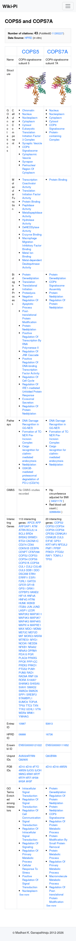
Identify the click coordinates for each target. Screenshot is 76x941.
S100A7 (31, 680)
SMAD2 (31, 687)
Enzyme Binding (32, 234)
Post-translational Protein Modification (29, 316)
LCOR (31, 610)
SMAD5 (33, 691)
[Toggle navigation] (68, 6)
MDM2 (37, 629)
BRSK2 (23, 537)
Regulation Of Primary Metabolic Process (30, 856)
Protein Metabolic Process (55, 854)
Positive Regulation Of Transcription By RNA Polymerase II (31, 340)
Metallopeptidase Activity (32, 214)
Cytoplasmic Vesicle (29, 156)
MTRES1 (24, 639)
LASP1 (23, 610)
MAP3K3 (24, 618)
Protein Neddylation (29, 327)
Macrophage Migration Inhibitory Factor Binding (31, 243)
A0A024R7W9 (27, 756)
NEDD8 (32, 643)
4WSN (22, 770)
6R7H (22, 777)
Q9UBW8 (51, 756)
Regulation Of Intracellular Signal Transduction (30, 834)
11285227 (57, 33)
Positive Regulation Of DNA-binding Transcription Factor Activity (31, 366)
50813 (49, 723)
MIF (21, 636)
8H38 (35, 777)
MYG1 (33, 639)
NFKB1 (23, 647)
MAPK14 (24, 625)
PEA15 (23, 654)
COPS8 (34, 563)
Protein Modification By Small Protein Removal (58, 841)
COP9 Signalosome (29, 148)
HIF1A (22, 596)
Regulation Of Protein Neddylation (30, 409)
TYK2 (22, 709)
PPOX (22, 661)
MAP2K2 (24, 614)
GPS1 (22, 588)
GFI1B (30, 585)
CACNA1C (32, 541)
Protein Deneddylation (30, 276)
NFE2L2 (62, 544)
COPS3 (32, 555)
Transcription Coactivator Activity (29, 183)
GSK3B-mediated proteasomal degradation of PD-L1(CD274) (30, 475)
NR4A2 (32, 647)
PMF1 (49, 548)
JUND (36, 607)
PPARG (32, 658)
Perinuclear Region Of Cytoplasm (28, 168)
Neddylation (29, 464)
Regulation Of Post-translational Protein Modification (57, 894)
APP (38, 522)
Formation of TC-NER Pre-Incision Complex (32, 437)
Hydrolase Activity (28, 221)
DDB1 (29, 570)
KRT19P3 (51, 544)
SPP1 (22, 694)
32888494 (55, 512)
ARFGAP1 (25, 526)
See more (24, 894)
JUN (29, 607)
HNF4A (31, 596)
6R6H (30, 774)
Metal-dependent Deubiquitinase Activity (32, 263)
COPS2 (23, 555)
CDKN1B (24, 548)
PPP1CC (32, 661)
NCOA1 (23, 643)
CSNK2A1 (61, 533)
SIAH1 (22, 687)
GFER (22, 585)
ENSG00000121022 (30, 745)
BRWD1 (32, 537)
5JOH (38, 770)
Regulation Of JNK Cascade (30, 353)
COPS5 (30, 51)
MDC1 (29, 629)
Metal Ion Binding (27, 254)
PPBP (57, 548)
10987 (22, 723)
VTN (38, 709)
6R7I (28, 777)
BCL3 (22, 533)
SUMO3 (23, 702)
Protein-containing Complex (55, 135)
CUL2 (29, 566)
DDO (36, 570)
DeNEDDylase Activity (30, 229)
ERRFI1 (23, 577)
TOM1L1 (58, 555)
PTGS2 (23, 669)
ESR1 (32, 577)
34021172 (56, 501)
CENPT (23, 552)
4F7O (35, 766)
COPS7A (57, 51)
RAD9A (23, 676)
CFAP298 (34, 552)
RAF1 (49, 555)
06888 (22, 734)
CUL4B (37, 566)
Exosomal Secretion (28, 400)
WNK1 (30, 713)
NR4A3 (23, 650)
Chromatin (28, 110)
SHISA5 (35, 683)
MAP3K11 (36, 614)
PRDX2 (23, 665)
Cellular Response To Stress (30, 868)
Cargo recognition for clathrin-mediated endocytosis (30, 453)
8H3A (22, 781)
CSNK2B (51, 537)
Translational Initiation (29, 287)
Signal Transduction (29, 823)
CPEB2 (50, 533)
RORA (22, 680)
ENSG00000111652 (57, 745)
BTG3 (22, 541)
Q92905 (23, 759)
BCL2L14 (31, 530)
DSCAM (23, 574)
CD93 (30, 544)
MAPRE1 (35, 625)
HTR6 (31, 599)
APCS (31, 522)
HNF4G (23, 599)
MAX (22, 629)
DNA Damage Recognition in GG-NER (30, 424)
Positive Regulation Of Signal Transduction (30, 881)
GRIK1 (30, 588)
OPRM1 (32, 650)
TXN (35, 705)
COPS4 (23, 559)
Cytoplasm (28, 121)
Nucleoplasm (29, 117)
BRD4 (29, 533)
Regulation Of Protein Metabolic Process (57, 826)
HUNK (22, 603)
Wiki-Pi (9, 6)
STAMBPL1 (25, 698)
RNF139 (33, 676)
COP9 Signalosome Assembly (56, 285)
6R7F (37, 774)
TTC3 (29, 705)
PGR (30, 654)
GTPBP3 (24, 592)
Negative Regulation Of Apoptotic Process (30, 301)
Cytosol (26, 125)
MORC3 (28, 636)
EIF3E (49, 541)
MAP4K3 (24, 621)
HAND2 (34, 592)
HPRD (28, 38)
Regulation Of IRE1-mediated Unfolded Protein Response (32, 389)
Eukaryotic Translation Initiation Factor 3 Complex (31, 134)
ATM (34, 526)
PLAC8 (23, 658)
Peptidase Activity (28, 207)
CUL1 (22, 566)
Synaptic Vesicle (32, 143)
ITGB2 (22, 607)
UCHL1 (30, 709)
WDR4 (22, 713)
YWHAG (24, 716)
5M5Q (22, 774)
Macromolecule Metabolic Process (58, 879)
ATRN (22, 530)
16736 (49, 734)
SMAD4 (23, 691)
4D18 (29, 766)
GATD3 (31, 581)
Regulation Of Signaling (30, 845)
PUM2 (22, 672)
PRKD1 (32, 665)
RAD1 (30, 672)
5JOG (30, 770)
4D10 (22, 766)
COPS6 (32, 559)
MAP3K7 (35, 618)
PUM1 (31, 669)
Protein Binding (31, 201)
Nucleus (27, 114)
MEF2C (23, 632)
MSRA (38, 636)
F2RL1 (22, 581)
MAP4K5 (35, 621)
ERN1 (32, 574)
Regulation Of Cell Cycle (30, 378)
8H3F (29, 781)
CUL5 (22, 570)
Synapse (27, 161)
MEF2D (32, 632)
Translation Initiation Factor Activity (31, 194)
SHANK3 (24, 683)
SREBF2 (31, 694)
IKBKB (31, 603)
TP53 (22, 705)
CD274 (23, 544)
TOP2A (33, 702)
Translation (28, 282)
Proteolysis (28, 293)
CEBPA (34, 548)
